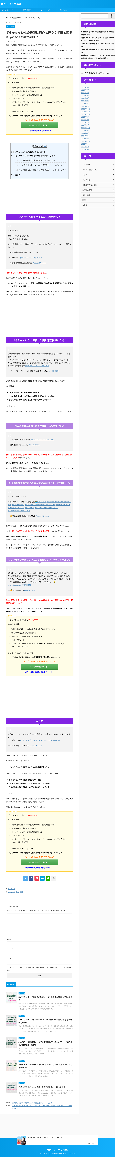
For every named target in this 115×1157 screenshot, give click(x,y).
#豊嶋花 (21, 505)
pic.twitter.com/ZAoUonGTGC (37, 366)
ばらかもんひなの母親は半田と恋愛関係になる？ (34, 155)
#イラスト (24, 740)
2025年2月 (85, 122)
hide (44, 146)
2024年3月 (85, 139)
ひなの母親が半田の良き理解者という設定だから (35, 160)
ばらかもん (11, 892)
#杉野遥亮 (51, 502)
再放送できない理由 (89, 185)
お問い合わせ (63, 10)
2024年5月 (85, 133)
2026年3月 (85, 101)
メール (10, 949)
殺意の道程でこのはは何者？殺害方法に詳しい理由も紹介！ (43, 1087)
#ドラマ (21, 508)
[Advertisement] (39, 196)
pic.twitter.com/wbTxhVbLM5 (19, 585)
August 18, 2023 (42, 516)
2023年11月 (85, 141)
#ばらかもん (41, 502)
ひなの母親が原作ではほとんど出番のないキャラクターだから (40, 170)
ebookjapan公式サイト (38, 125)
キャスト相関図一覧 (89, 170)
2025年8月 (85, 120)
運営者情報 (27, 10)
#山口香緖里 (36, 505)
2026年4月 (85, 98)
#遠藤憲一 (14, 508)
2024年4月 (85, 136)
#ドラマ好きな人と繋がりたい (46, 508)
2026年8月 (85, 87)
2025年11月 (85, 112)
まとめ (17, 175)
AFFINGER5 (71, 1154)
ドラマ (84, 175)
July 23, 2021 (53, 371)
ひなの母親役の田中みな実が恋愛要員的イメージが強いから (39, 165)
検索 (112, 16)
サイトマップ (45, 10)
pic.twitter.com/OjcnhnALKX (49, 740)
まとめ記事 (86, 165)
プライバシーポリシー (9, 10)
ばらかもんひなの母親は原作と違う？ (29, 152)
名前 (9, 939)
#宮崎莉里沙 (60, 502)
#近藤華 (28, 505)
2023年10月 (85, 144)
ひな (17, 892)
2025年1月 (85, 125)
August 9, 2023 (30, 590)
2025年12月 (85, 109)
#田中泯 (52, 505)
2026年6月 (85, 93)
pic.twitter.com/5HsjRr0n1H (31, 258)
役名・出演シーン (88, 195)
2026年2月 (85, 103)
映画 (84, 200)
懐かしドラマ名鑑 (11, 4)
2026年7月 (85, 90)
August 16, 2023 (35, 745)
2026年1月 (85, 106)
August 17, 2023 (39, 263)
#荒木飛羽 (60, 505)
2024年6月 (85, 130)
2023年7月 (85, 147)
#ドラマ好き (29, 508)
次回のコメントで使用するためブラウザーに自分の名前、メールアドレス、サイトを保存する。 (39, 969)
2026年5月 (85, 95)
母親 (21, 892)
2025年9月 (85, 117)
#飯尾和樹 (45, 505)
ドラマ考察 (11, 889)
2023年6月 (85, 149)
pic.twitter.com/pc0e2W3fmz (42, 439)
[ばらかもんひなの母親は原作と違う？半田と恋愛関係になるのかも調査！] (42, 878)
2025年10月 (85, 114)
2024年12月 (85, 128)
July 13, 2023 (34, 445)
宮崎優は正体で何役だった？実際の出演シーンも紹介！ (33, 1103)
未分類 (84, 205)
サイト (9, 958)
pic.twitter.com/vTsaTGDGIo (19, 511)
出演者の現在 (87, 190)
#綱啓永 (15, 505)
